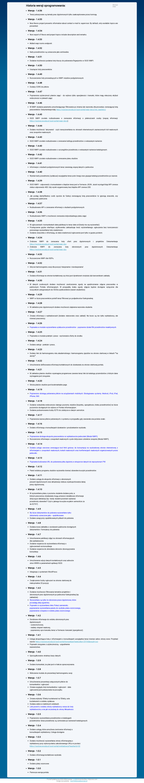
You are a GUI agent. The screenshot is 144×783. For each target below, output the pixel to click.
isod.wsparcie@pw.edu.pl (78, 781)
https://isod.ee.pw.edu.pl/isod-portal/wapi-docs (49, 121)
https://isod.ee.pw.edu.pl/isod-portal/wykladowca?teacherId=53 (55, 746)
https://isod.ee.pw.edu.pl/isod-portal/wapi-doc (48, 244)
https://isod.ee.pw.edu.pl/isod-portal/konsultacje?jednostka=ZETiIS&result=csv (66, 642)
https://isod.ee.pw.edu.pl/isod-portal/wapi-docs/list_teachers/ (81, 110)
